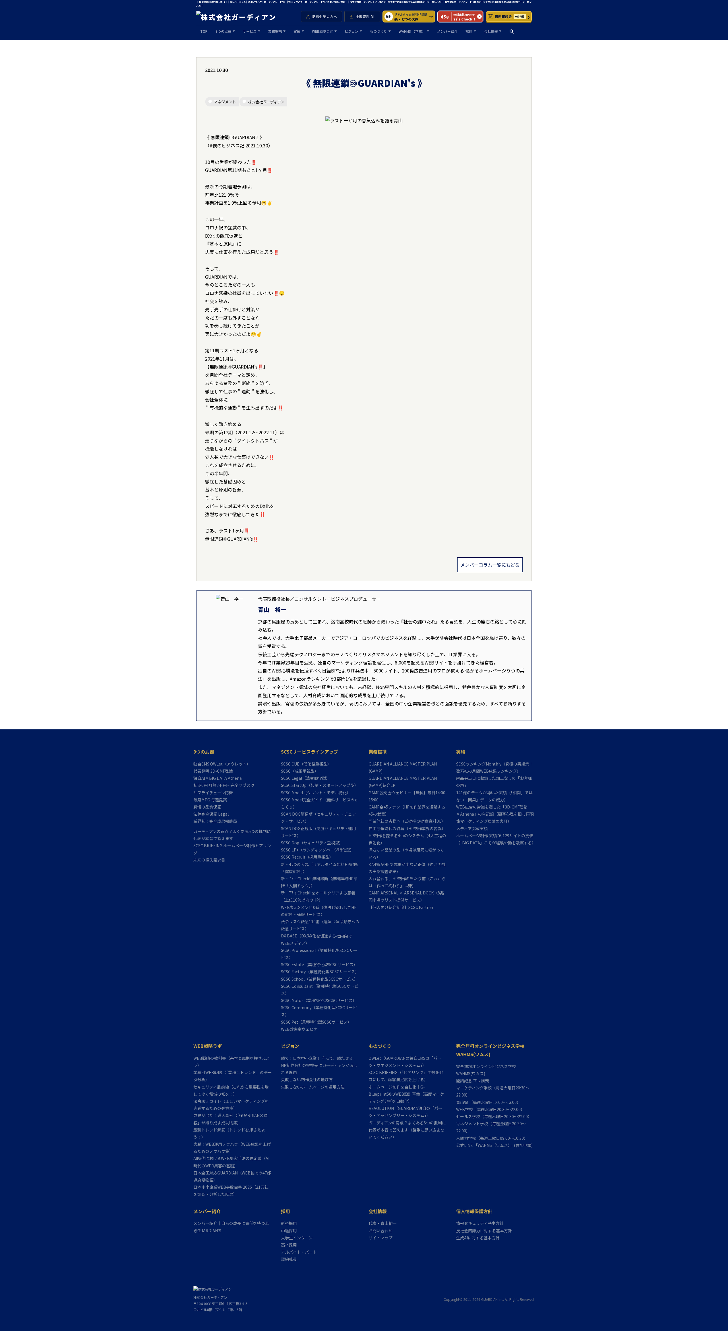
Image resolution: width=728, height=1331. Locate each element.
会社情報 (491, 31)
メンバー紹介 (447, 31)
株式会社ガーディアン (266, 101)
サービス (250, 31)
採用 (469, 31)
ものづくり (378, 31)
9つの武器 (223, 31)
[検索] (512, 31)
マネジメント (225, 101)
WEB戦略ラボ (322, 31)
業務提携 (275, 31)
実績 (296, 31)
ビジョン (351, 31)
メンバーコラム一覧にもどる (490, 564)
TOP (204, 31)
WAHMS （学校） (412, 31)
